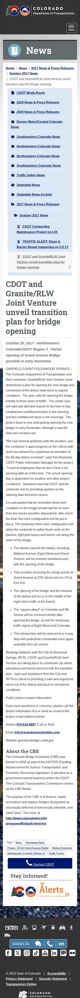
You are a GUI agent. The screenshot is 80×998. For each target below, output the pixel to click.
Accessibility (56, 973)
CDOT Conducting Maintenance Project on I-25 (37, 229)
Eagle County (56, 853)
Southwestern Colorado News (38, 165)
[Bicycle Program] (25, 927)
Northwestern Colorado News (38, 146)
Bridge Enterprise (62, 848)
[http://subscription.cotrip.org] (40, 889)
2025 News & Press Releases (37, 112)
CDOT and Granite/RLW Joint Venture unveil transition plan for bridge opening (41, 262)
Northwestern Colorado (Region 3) (26, 853)
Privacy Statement (19, 978)
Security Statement (53, 978)
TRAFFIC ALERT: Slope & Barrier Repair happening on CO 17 (42, 244)
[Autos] (62, 927)
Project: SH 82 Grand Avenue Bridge (28, 848)
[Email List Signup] (63, 953)
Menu (73, 28)
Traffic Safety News (30, 175)
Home (10, 68)
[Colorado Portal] (36, 993)
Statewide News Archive (34, 194)
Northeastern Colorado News (38, 156)
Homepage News (35, 842)
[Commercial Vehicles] (7, 935)
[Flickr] (72, 953)
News (23, 68)
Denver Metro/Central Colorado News (37, 124)
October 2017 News (23, 73)
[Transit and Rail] (34, 927)
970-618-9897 (26, 724)
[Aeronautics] (44, 927)
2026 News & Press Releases (37, 102)
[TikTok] (36, 953)
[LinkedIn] (54, 953)
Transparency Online (21, 984)
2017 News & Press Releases (52, 68)
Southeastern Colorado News (38, 136)
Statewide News (28, 185)
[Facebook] (8, 953)
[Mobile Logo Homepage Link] (40, 10)
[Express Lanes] (12, 927)
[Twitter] (17, 953)
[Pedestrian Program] (72, 927)
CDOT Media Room (30, 92)
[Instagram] (26, 953)
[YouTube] (45, 953)
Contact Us (21, 943)
